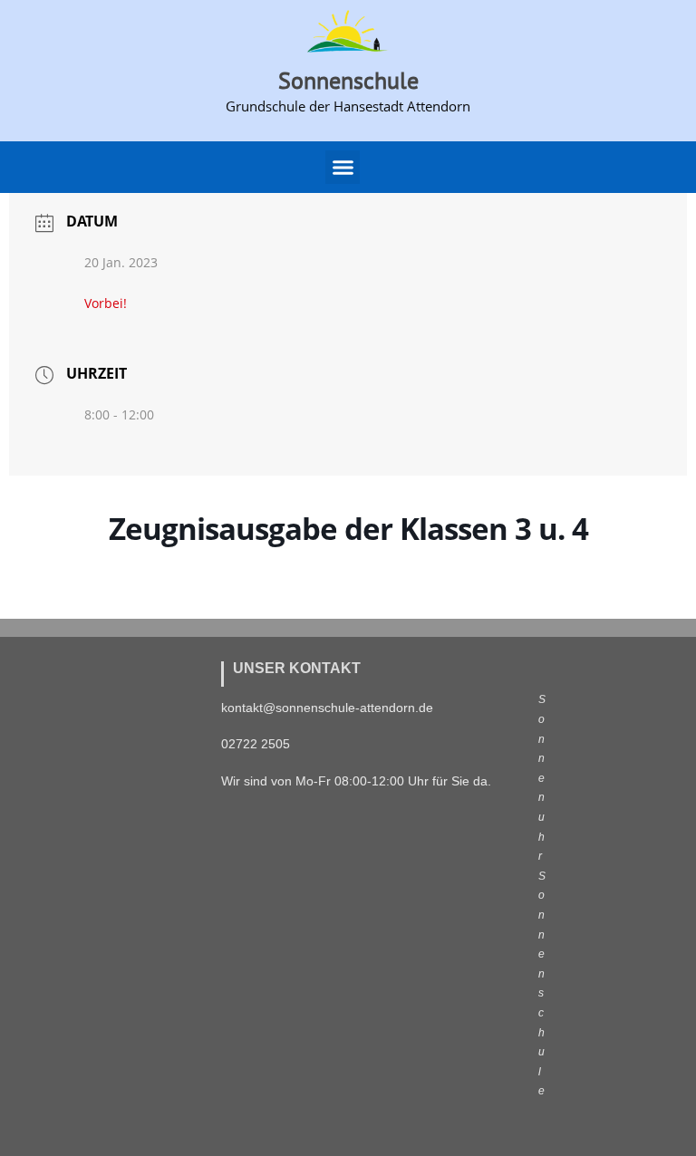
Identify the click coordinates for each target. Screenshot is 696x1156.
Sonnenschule (348, 80)
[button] (342, 167)
